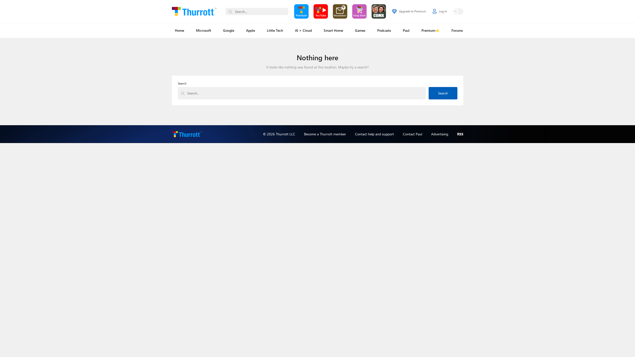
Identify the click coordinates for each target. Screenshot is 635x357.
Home (179, 30)
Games (360, 30)
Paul (406, 30)
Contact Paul (412, 134)
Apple (250, 30)
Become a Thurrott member (325, 134)
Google (228, 30)
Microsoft (203, 30)
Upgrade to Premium (412, 11)
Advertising (439, 134)
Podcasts (384, 30)
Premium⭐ (430, 30)
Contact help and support (374, 134)
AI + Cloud (303, 30)
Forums (457, 30)
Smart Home (333, 30)
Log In (443, 11)
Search (182, 83)
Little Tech (275, 30)
